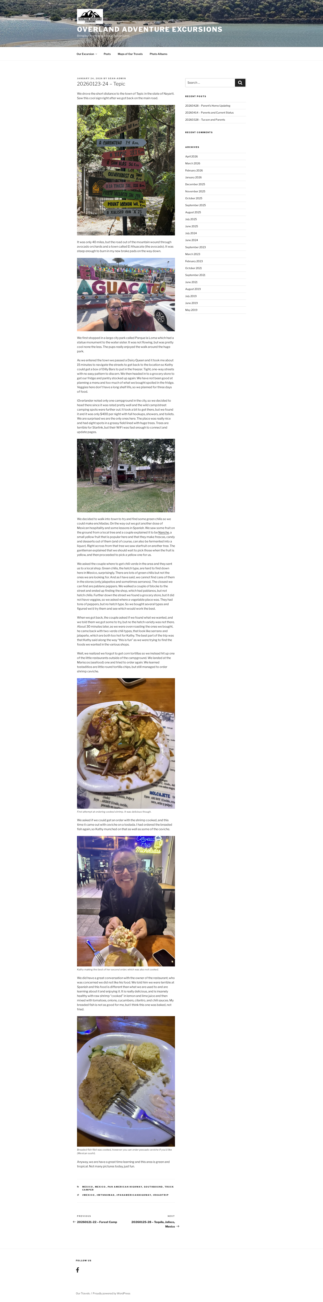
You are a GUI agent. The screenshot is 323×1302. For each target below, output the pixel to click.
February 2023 (194, 261)
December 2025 (195, 184)
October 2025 (193, 198)
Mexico (87, 1186)
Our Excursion (85, 53)
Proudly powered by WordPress (111, 1293)
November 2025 (195, 191)
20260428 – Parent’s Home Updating (207, 105)
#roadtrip (161, 1195)
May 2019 (191, 309)
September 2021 (195, 275)
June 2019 (191, 303)
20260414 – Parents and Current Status (209, 112)
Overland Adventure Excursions (150, 29)
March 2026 (192, 163)
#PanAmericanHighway (133, 1195)
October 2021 (193, 268)
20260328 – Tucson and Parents (205, 119)
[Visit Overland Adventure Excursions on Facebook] (77, 1270)
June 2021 (191, 282)
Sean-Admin (117, 78)
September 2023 (195, 247)
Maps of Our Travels (130, 53)
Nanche (163, 532)
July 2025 (191, 219)
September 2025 (195, 205)
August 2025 (193, 212)
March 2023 (192, 254)
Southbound (153, 1186)
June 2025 (191, 226)
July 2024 (191, 233)
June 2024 (191, 240)
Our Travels (83, 1293)
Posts (107, 53)
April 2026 (191, 156)
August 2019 (193, 289)
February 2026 (194, 170)
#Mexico (88, 1195)
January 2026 (193, 177)
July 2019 (191, 296)
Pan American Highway (125, 1186)
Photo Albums (158, 53)
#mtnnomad (106, 1195)
